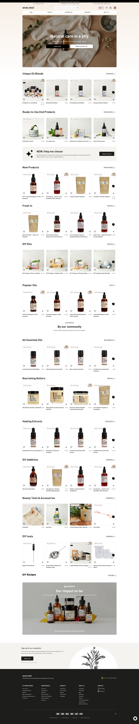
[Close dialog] (96, 349)
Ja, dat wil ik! (83, 369)
